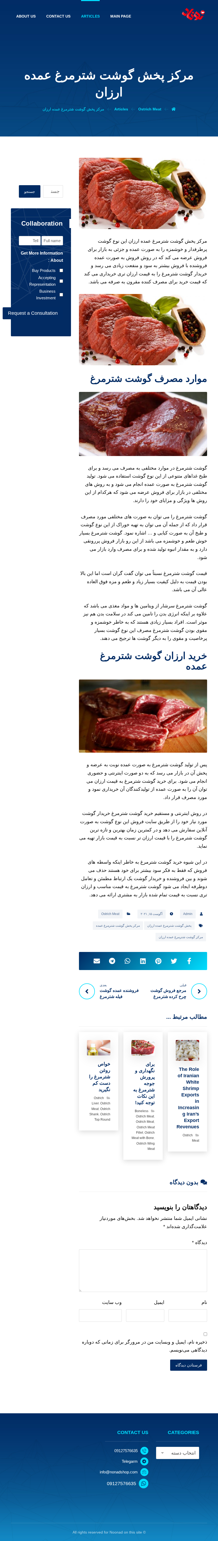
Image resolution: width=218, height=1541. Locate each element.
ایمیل (159, 1302)
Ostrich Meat (110, 914)
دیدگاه (199, 1242)
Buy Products (44, 270)
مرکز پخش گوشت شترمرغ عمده (118, 925)
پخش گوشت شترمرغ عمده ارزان (169, 925)
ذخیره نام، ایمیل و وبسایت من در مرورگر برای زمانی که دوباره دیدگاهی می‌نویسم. (144, 1346)
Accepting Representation (42, 281)
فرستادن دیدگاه (188, 1365)
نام (204, 1302)
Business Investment (46, 294)
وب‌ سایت (112, 1302)
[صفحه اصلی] (173, 109)
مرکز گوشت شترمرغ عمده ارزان (181, 937)
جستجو (29, 191)
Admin (187, 914)
